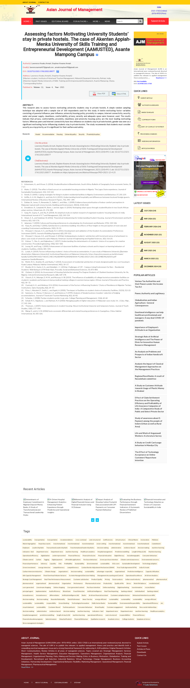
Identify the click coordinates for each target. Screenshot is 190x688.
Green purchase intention (109, 559)
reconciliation (150, 587)
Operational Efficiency (150, 603)
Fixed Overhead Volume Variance (55, 575)
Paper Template (147, 112)
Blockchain (67, 591)
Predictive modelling (122, 552)
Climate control (28, 559)
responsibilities (125, 615)
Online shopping (59, 587)
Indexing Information (150, 141)
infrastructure (120, 540)
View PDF (100, 93)
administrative (116, 548)
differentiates (54, 595)
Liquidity (53, 563)
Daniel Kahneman (74, 599)
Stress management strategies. (33, 623)
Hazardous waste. (45, 543)
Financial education (105, 555)
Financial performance (30, 563)
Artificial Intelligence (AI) (70, 595)
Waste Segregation (29, 543)
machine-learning (158, 548)
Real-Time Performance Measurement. (57, 579)
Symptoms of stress (143, 619)
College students (128, 619)
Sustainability (112, 603)
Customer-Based (54, 607)
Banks (84, 595)
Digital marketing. (123, 587)
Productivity (108, 583)
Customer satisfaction (81, 579)
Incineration (145, 540)
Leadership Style (38, 548)
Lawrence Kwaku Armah (41, 63)
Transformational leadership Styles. (82, 548)
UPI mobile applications (73, 559)
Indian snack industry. (133, 579)
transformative (137, 587)
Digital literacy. (119, 555)
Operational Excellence (134, 575)
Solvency (44, 563)
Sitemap (77, 682)
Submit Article (158, 21)
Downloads (141, 652)
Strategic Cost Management (32, 579)
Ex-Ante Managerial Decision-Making (82, 575)
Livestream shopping (44, 587)
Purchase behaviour (90, 559)
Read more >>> (161, 78)
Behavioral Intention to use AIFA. (144, 595)
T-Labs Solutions (150, 685)
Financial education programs (33, 619)
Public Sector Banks (98, 603)
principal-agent (28, 591)
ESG (60, 563)
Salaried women (51, 619)
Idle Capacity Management (32, 575)
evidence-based (129, 548)
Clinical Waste (133, 540)
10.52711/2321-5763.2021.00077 (41, 71)
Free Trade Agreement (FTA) (126, 567)
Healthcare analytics (88, 552)
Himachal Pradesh (65, 619)
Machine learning (155, 552)
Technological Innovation (80, 603)
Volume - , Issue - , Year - (49, 87)
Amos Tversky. (87, 599)
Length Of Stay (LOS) (139, 552)
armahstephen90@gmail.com (66, 67)
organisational (41, 583)
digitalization (45, 555)
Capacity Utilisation (152, 571)
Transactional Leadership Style (57, 548)
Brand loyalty (99, 607)
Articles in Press (147, 148)
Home (26, 21)
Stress (129, 583)
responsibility (51, 603)
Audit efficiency (54, 591)
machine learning (79, 615)
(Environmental (92, 563)
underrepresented (59, 555)
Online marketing (109, 587)
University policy (70, 134)
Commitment (156, 543)
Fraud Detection (79, 591)
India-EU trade (144, 567)
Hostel (37, 134)
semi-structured (94, 540)
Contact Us (43, 2)
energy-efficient (100, 599)
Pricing (107, 579)
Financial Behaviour (81, 619)
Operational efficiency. (30, 555)
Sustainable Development (131, 563)
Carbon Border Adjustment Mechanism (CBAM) (98, 567)
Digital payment (57, 559)
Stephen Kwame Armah (61, 63)
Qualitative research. (98, 619)
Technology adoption (149, 563)
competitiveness (58, 567)
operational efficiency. (95, 615)
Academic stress (113, 619)
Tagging (46, 559)
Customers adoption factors (120, 595)
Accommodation (48, 134)
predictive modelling (47, 615)
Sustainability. (79, 563)
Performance (78, 583)
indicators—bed (28, 552)
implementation (41, 591)
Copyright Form (148, 120)
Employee (26, 548)
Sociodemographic (133, 555)
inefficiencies (108, 540)
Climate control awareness (130, 559)
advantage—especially (104, 571)
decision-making (102, 548)
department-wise (42, 552)
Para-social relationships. (148, 607)
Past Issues (41, 21)
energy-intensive (44, 567)
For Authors (80, 21)
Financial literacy (74, 555)
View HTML (121, 94)
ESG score (115, 563)
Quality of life (119, 583)
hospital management (30, 615)
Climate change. (50, 571)
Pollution (155, 540)
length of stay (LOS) (63, 615)
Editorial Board (60, 21)
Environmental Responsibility (130, 603)
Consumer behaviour (150, 555)
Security (81, 134)
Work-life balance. (140, 583)
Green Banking (64, 603)
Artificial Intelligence (94, 591)
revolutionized (154, 583)
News (107, 21)
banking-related (126, 591)
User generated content (75, 587)
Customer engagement (115, 607)
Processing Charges (148, 134)
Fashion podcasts (69, 607)
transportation (40, 540)
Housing (60, 134)
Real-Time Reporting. (111, 591)
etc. (162, 603)
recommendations (66, 540)
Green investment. (29, 567)
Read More (26, 667)
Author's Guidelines (150, 105)
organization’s (63, 571)
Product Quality (97, 579)
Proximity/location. (93, 134)
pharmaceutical (148, 579)
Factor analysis (117, 579)
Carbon (38, 559)
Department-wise (57, 552)
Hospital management (105, 552)
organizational (120, 571)
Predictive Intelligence (135, 571)
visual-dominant (28, 607)
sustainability (27, 540)
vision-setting (101, 543)
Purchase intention (93, 587)
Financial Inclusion (89, 555)
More (96, 21)
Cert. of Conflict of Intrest (152, 127)
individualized (140, 591)
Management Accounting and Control (110, 575)
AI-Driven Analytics (151, 575)
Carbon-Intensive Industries (32, 571)
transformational (59, 543)
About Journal (29, 2)
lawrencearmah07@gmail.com (42, 67)
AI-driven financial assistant (98, 595)
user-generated (28, 587)
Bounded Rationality (58, 599)
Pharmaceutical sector (93, 583)
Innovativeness (28, 595)
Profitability (68, 563)
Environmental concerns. (150, 559)
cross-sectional (81, 540)
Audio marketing (131, 607)
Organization (66, 583)
